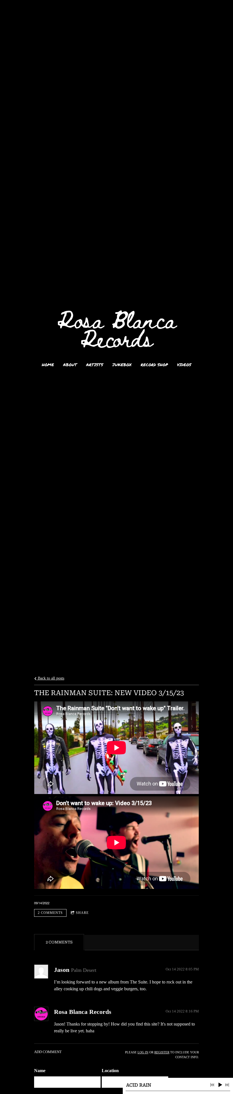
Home (48, 364)
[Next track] (227, 1084)
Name (39, 1070)
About (70, 364)
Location (110, 1070)
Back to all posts (50, 678)
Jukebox (122, 364)
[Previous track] (212, 1084)
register (161, 1052)
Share (82, 913)
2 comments (50, 913)
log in (143, 1052)
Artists (94, 364)
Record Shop (154, 364)
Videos (184, 364)
